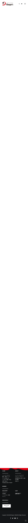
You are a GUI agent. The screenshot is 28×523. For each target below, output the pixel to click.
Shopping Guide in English (7, 482)
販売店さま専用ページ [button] (6, 506)
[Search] (19, 3)
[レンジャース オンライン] (7, 4)
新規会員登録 (4, 490)
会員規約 (4, 493)
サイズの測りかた (5, 478)
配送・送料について (6, 476)
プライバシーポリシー (19, 476)
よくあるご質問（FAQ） (7, 479)
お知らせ (17, 481)
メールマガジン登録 (6, 495)
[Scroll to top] (26, 520)
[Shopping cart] (21, 3)
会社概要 (17, 479)
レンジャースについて (19, 475)
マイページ (4, 492)
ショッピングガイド (6, 475)
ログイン (4, 496)
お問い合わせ (4, 481)
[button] (25, 4)
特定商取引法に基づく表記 (20, 478)
